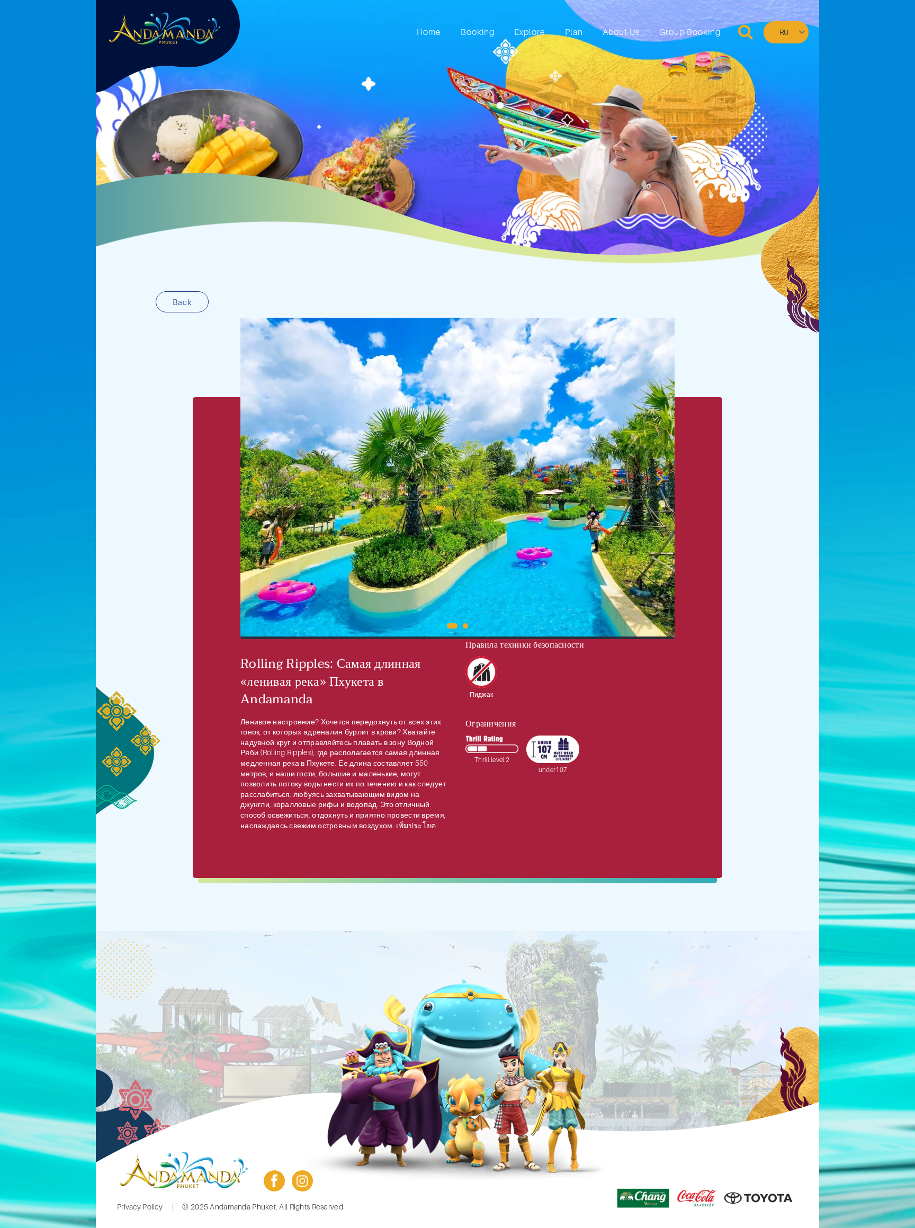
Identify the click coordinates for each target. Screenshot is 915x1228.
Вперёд (660, 478)
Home (429, 31)
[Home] (164, 29)
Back (182, 302)
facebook (274, 1180)
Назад (255, 478)
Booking (478, 31)
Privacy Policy (140, 1206)
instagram (302, 1180)
